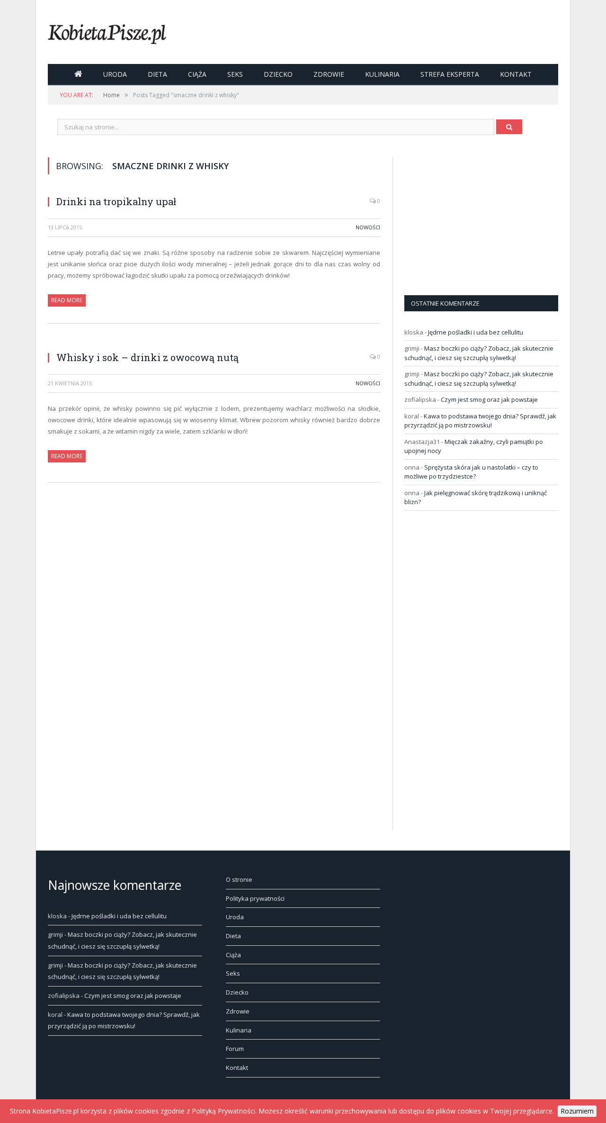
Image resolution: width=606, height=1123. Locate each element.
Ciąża (197, 74)
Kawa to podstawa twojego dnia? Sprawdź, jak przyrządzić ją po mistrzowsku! (480, 421)
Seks (235, 74)
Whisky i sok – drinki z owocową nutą (147, 357)
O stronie (239, 879)
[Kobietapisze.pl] (107, 32)
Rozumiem (577, 1110)
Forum (235, 1048)
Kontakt (516, 74)
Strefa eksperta (449, 74)
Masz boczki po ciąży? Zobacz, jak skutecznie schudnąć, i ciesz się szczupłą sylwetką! (478, 353)
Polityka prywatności (255, 898)
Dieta (157, 74)
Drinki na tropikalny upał (116, 201)
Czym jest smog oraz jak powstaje (489, 399)
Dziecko (278, 74)
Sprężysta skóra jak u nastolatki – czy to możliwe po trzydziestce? (471, 472)
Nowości (368, 227)
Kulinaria (382, 74)
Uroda (115, 74)
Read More (66, 300)
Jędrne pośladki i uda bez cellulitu (475, 332)
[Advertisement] (475, 216)
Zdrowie (328, 74)
